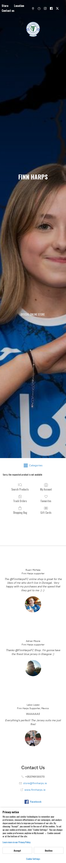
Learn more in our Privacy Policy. (17, 842)
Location (19, 6)
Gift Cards (45, 512)
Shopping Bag (20, 512)
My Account (46, 489)
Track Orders (20, 501)
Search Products (20, 489)
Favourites (46, 501)
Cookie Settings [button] (33, 858)
